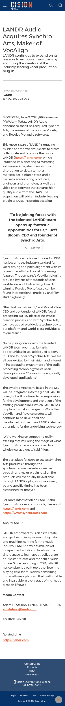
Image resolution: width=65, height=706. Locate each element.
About (32, 670)
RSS (34, 695)
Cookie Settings (47, 695)
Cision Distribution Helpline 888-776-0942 (33, 683)
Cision (37, 701)
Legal (13, 695)
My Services (31, 674)
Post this (34, 248)
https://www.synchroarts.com (25, 513)
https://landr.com (28, 157)
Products (32, 667)
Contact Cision (32, 663)
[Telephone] (51, 5)
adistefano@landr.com (19, 609)
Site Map (24, 695)
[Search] (60, 5)
